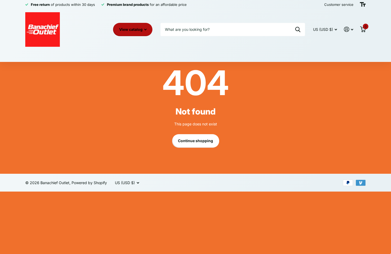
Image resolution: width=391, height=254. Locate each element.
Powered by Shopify (89, 182)
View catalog (131, 29)
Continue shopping (195, 140)
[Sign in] (348, 29)
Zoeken (297, 29)
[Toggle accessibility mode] (363, 4)
